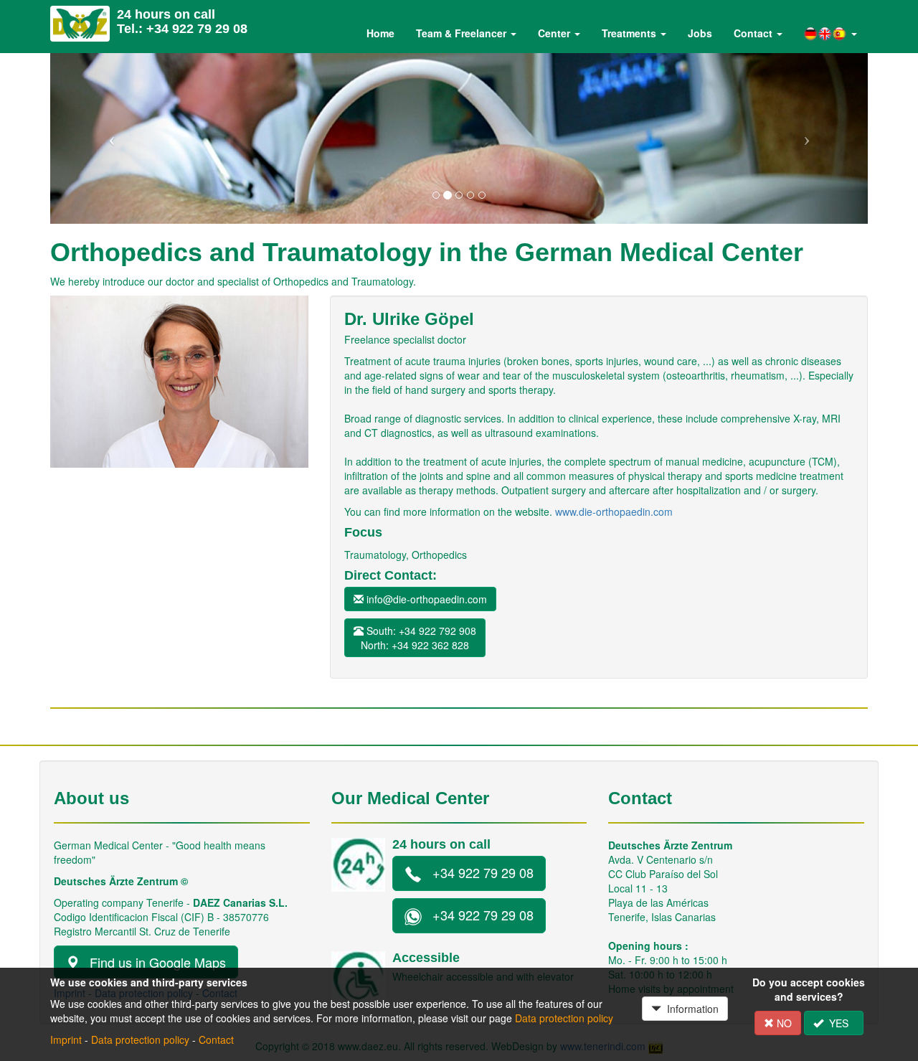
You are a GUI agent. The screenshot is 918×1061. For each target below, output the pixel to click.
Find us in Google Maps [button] (152, 962)
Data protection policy (564, 1018)
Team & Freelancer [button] (462, 33)
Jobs (700, 33)
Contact (216, 1039)
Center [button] (555, 33)
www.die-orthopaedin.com (614, 511)
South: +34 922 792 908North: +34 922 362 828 (418, 637)
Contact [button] (754, 33)
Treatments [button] (630, 33)
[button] (830, 33)
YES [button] (838, 1023)
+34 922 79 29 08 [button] (478, 872)
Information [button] (690, 1008)
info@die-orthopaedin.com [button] (425, 599)
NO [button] (783, 1023)
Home (380, 33)
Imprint (66, 1039)
